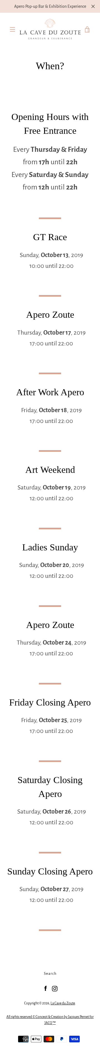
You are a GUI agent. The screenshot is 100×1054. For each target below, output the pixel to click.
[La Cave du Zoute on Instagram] (55, 988)
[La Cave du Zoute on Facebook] (45, 988)
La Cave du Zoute (63, 1003)
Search (50, 973)
